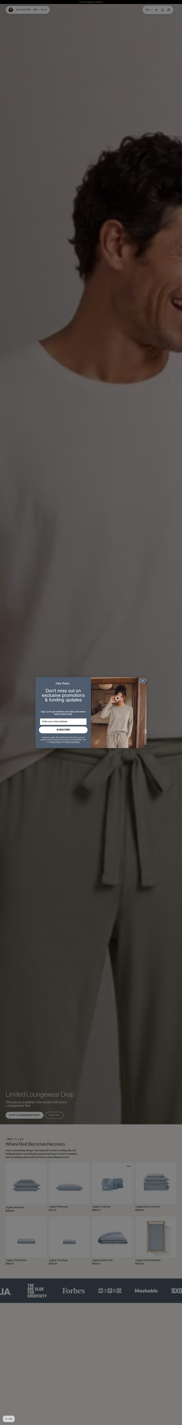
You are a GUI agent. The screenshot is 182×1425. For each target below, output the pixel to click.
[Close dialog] (142, 680)
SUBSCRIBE (63, 730)
